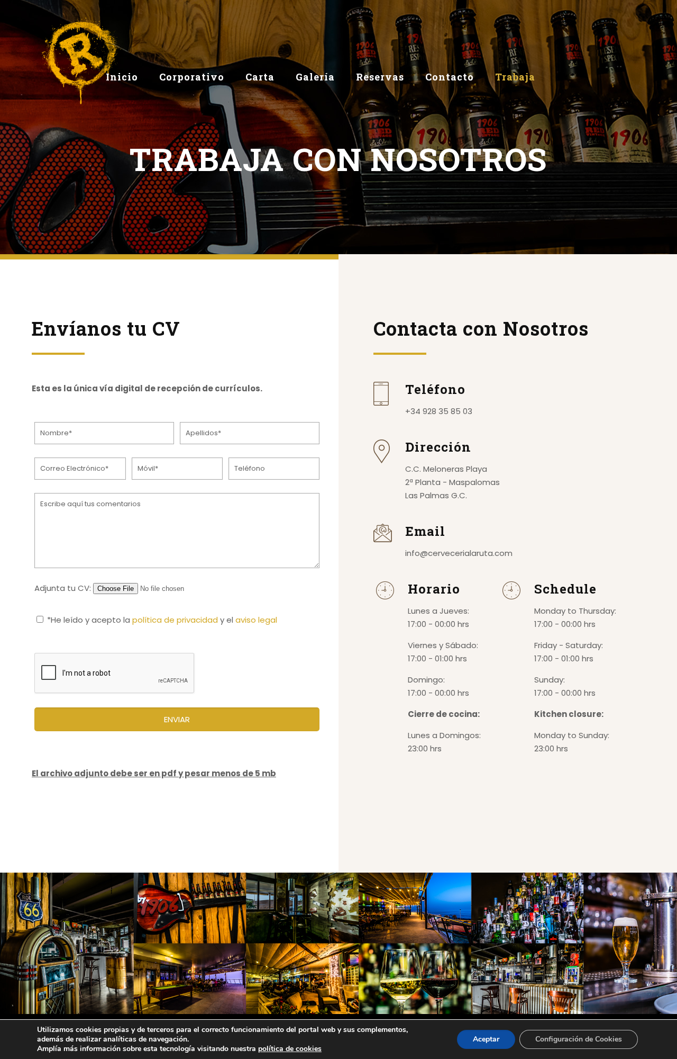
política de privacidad (175, 619)
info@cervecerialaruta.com (459, 553)
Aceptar (486, 1039)
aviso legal (256, 619)
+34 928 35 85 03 (438, 411)
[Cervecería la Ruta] (80, 61)
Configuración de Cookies (578, 1039)
